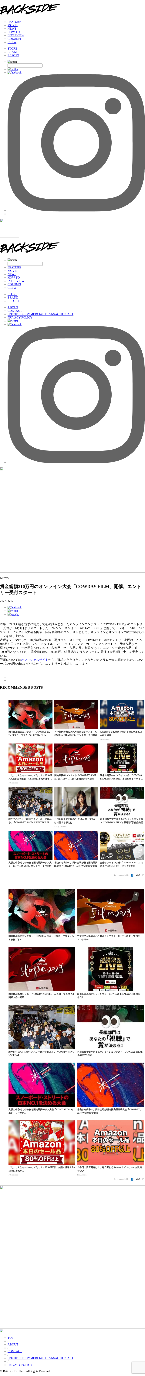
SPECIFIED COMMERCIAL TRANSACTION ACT (40, 314)
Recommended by (122, 875)
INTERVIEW (16, 35)
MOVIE (13, 25)
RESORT (13, 55)
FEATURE (14, 21)
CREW (12, 42)
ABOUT (13, 307)
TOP (10, 1337)
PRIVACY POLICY (20, 317)
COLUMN (14, 38)
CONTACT (15, 310)
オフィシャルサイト (34, 659)
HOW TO (14, 32)
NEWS (12, 28)
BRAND (13, 52)
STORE (12, 48)
